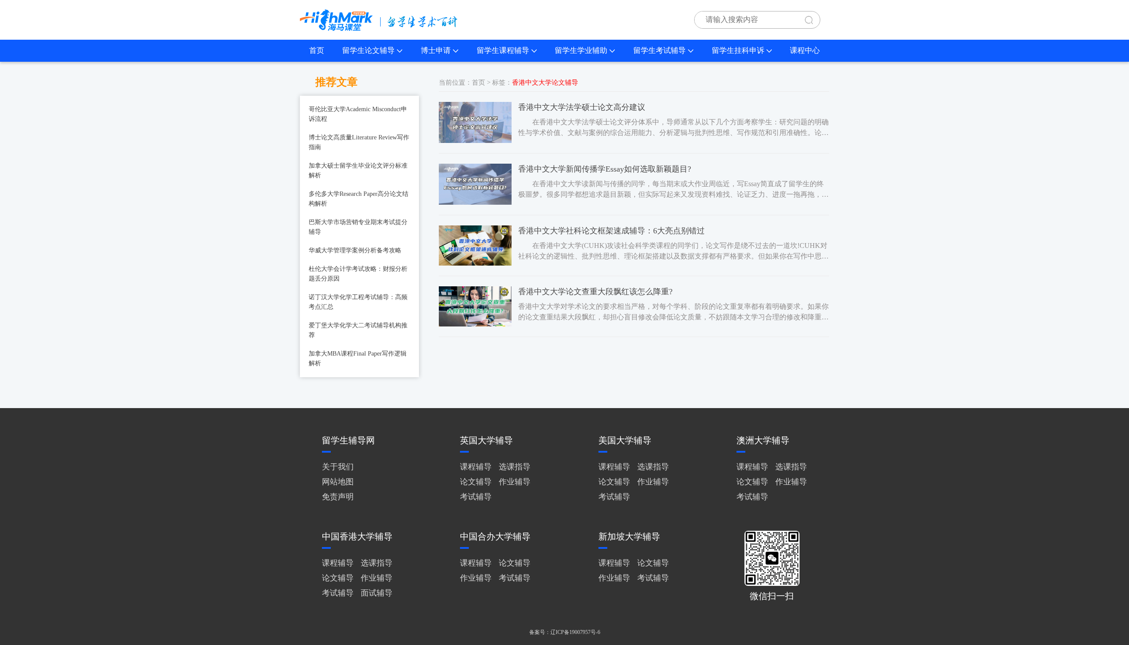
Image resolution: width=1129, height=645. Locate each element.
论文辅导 (476, 481)
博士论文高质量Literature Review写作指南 (359, 142)
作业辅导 (515, 481)
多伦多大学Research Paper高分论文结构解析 (358, 199)
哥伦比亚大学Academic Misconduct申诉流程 (358, 114)
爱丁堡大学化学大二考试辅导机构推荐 (358, 330)
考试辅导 (476, 496)
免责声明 (338, 496)
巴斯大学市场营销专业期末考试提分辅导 (358, 227)
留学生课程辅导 (503, 50)
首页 (316, 50)
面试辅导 (377, 593)
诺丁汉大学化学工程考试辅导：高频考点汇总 (358, 302)
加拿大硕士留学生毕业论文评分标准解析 (358, 170)
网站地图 (338, 481)
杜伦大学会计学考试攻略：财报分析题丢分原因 (358, 274)
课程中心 (805, 50)
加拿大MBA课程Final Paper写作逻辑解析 (358, 358)
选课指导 (515, 466)
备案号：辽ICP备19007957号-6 (564, 632)
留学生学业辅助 (581, 50)
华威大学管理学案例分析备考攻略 (355, 250)
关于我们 (338, 466)
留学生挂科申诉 (738, 50)
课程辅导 (476, 466)
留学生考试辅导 (659, 50)
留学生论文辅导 (368, 50)
